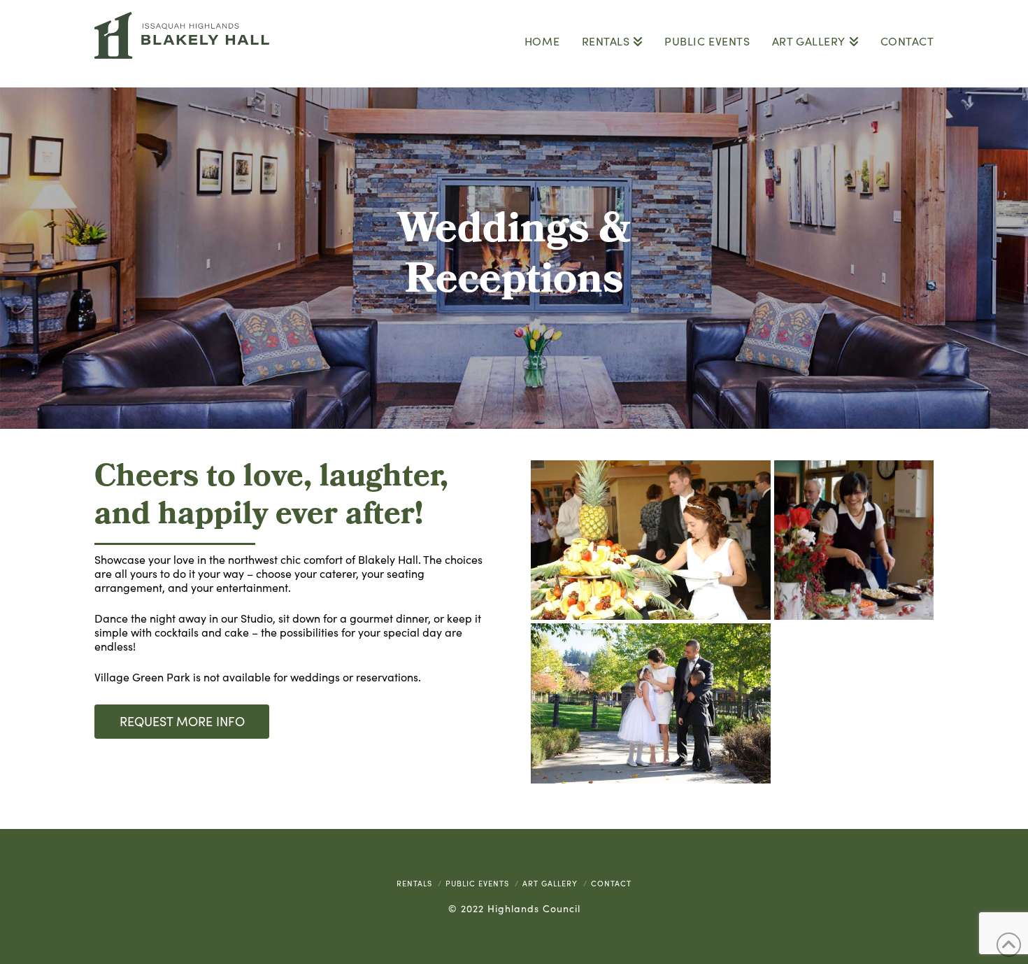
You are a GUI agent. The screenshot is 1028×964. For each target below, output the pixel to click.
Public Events (477, 882)
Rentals (414, 882)
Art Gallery (550, 882)
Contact (611, 882)
